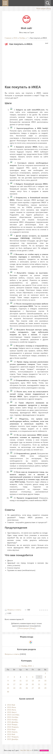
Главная (8, 38)
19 (27, 684)
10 (14, 681)
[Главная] (26, 23)
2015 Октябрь (12, 717)
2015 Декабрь (12, 722)
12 (27, 681)
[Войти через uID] (18, 642)
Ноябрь (22, 38)
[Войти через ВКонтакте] (22, 642)
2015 (15, 38)
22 (45, 684)
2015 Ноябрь (12, 720)
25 (20, 688)
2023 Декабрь (12, 739)
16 (8, 684)
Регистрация (41, 8)
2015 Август (12, 712)
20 (33, 684)
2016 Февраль (13, 727)
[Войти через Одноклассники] (35, 642)
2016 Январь (12, 724)
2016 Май (11, 734)
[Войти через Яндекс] (26, 642)
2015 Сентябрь (13, 715)
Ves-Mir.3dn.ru (26, 750)
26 (27, 688)
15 (45, 681)
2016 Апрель (12, 732)
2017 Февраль (13, 737)
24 (14, 688)
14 (39, 681)
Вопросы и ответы (14, 610)
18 (20, 684)
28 (39, 688)
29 (45, 688)
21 (39, 684)
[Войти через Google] (31, 642)
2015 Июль (11, 710)
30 (8, 692)
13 (33, 681)
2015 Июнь (11, 707)
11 (20, 681)
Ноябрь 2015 (26, 666)
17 (14, 684)
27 (33, 688)
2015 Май (11, 705)
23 (8, 688)
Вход (49, 8)
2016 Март (11, 729)
